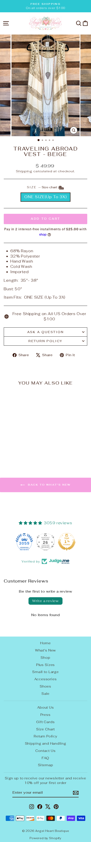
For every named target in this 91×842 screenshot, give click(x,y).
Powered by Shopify (45, 838)
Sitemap (45, 765)
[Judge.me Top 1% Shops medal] (67, 541)
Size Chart (45, 729)
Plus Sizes (45, 665)
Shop (45, 657)
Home (45, 643)
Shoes (45, 686)
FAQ (45, 758)
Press (45, 715)
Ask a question (45, 332)
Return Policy (45, 341)
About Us (45, 707)
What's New (45, 650)
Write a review (45, 601)
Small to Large (45, 672)
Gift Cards (45, 722)
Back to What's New (49, 484)
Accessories (45, 679)
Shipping (24, 171)
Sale (45, 693)
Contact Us (45, 751)
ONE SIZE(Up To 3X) (45, 196)
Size (42, 187)
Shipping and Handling (45, 743)
